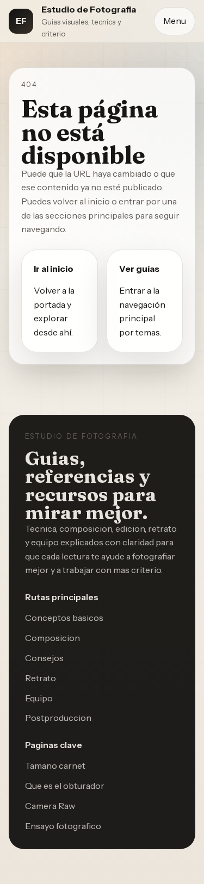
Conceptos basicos (64, 617)
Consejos (44, 657)
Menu (174, 20)
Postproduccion (58, 717)
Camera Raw (50, 805)
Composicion (52, 637)
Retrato (40, 678)
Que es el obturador (64, 785)
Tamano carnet (55, 765)
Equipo (39, 698)
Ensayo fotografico (63, 825)
